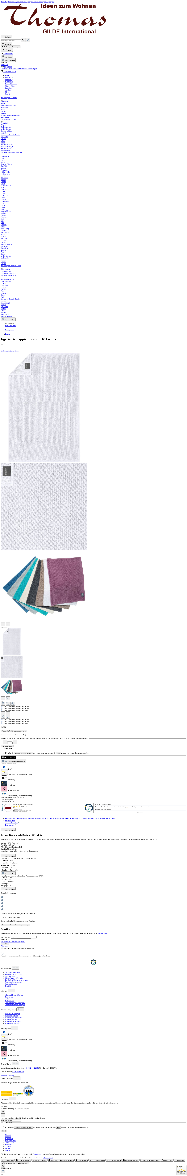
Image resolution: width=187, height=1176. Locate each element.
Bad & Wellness (10, 1141)
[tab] (60, 818)
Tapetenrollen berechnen (13, 982)
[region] (93, 538)
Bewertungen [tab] (10, 825)
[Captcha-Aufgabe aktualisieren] (3, 1115)
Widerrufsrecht (10, 976)
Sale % (7, 1150)
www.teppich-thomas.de (13, 1018)
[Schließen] (2, 701)
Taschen (8, 1146)
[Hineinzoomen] (12, 704)
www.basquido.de (11, 1016)
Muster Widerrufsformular (14, 978)
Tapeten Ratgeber (11, 984)
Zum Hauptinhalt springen (10, 2)
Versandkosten (38, 1154)
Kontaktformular (18, 1072)
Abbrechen (4, 946)
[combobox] (11, 41)
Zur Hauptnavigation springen (43, 2)
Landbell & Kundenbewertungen (16, 980)
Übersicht (4, 69)
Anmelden (4, 65)
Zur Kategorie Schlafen (9, 119)
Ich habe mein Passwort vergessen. (13, 942)
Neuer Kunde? (103, 933)
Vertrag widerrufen (7, 1075)
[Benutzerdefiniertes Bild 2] (17, 1096)
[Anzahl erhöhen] (15, 742)
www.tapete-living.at (12, 1023)
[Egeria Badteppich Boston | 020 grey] (44, 586)
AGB (58, 753)
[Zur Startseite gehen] (55, 34)
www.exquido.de (11, 1019)
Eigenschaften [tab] (10, 821)
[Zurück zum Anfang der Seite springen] (3, 1171)
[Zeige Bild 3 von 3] (6, 627)
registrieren (8, 67)
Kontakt (8, 986)
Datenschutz (9, 1001)
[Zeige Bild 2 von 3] (4, 627)
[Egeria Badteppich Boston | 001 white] (44, 407)
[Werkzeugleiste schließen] (3, 1166)
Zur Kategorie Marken (8, 275)
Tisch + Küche (10, 1143)
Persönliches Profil (14, 69)
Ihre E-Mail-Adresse (8, 937)
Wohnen (8, 1135)
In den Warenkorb (7, 746)
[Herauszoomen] (3, 704)
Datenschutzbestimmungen (23, 753)
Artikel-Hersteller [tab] (11, 823)
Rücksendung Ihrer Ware (13, 974)
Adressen (24, 69)
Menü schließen (10, 61)
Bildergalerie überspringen (10, 351)
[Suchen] (23, 40)
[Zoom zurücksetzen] (8, 704)
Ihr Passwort (6, 939)
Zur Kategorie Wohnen (9, 98)
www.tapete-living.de (12, 1014)
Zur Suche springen (26, 2)
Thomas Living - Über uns (14, 995)
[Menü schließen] (2, 100)
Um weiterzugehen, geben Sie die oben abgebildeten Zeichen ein (24, 1118)
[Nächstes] (8, 624)
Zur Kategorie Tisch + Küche (11, 266)
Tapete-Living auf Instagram (15, 1003)
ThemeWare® (48, 1158)
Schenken (8, 1145)
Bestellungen (32, 69)
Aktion (4, 1107)
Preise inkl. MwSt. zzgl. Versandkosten (14, 731)
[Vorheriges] (3, 624)
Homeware (9, 1139)
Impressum (9, 997)
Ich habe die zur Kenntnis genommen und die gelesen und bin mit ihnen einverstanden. (47, 753)
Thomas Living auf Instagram (15, 1005)
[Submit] (3, 1111)
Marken (7, 1148)
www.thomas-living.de (13, 1021)
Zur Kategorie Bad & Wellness (11, 152)
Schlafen (8, 1137)
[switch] (8, 1160)
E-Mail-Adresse (7, 1109)
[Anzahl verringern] (5, 742)
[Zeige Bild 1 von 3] (2, 627)
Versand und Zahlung (12, 972)
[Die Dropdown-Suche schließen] (28, 40)
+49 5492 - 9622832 (32, 1068)
